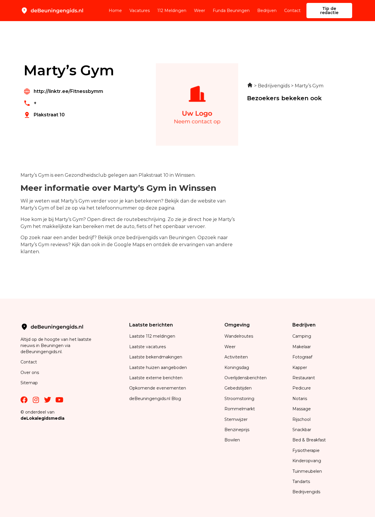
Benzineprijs (236, 429)
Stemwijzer (236, 419)
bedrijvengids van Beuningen (160, 237)
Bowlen (232, 440)
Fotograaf (302, 357)
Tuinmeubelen (307, 471)
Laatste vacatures (147, 346)
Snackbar (301, 429)
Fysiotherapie (306, 450)
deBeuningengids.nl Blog (155, 398)
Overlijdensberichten (246, 377)
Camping (302, 336)
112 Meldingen (171, 10)
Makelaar (301, 346)
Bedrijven (267, 10)
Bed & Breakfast (309, 440)
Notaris (299, 398)
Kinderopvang (306, 460)
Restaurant (303, 377)
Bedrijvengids (306, 491)
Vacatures (139, 10)
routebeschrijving (145, 219)
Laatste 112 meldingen (152, 336)
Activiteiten (236, 357)
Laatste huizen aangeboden (158, 367)
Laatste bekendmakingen (155, 357)
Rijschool (301, 419)
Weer (199, 10)
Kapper (300, 367)
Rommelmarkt (240, 408)
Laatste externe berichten (156, 377)
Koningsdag (236, 367)
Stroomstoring (239, 398)
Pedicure (301, 388)
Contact (292, 10)
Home (115, 10)
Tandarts (301, 481)
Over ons (30, 372)
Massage (301, 408)
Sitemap (30, 382)
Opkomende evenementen (157, 388)
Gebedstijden (238, 388)
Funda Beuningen (231, 10)
